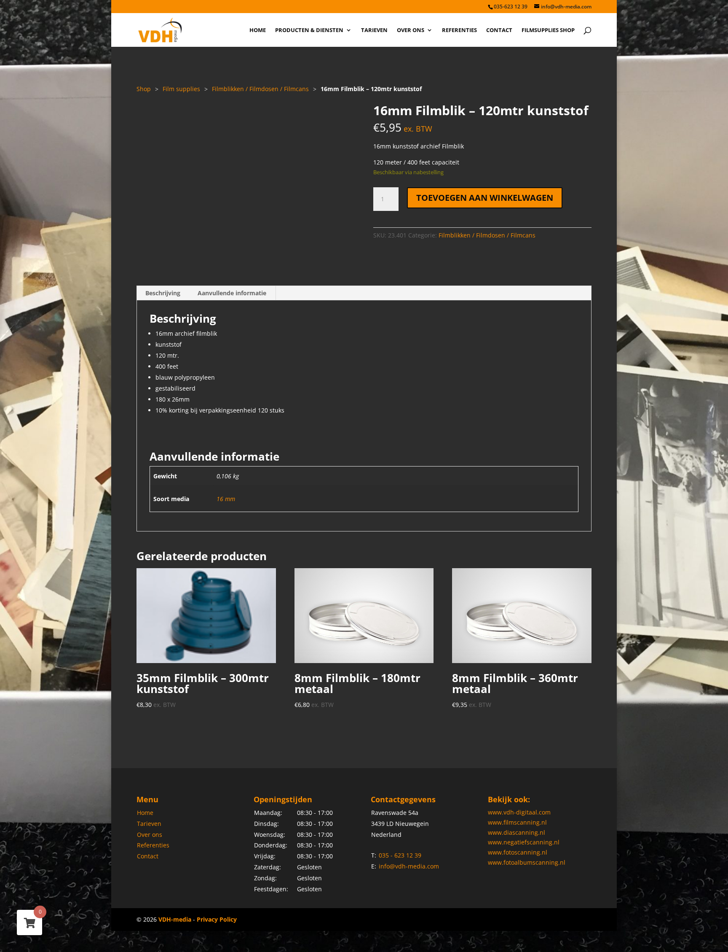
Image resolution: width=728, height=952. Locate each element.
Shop (143, 89)
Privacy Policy (217, 919)
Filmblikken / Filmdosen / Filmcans (260, 89)
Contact (499, 30)
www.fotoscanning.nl (517, 852)
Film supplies (181, 89)
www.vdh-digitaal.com (519, 812)
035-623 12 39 (510, 6)
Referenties (459, 30)
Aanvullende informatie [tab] (232, 293)
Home (257, 30)
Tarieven (374, 30)
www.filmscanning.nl (517, 822)
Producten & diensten (309, 30)
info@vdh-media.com (409, 866)
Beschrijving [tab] (162, 293)
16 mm (226, 499)
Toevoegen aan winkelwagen (484, 197)
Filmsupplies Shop (548, 30)
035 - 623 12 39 (400, 855)
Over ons (410, 30)
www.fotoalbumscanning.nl (526, 862)
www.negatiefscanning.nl (523, 842)
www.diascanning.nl (516, 832)
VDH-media (174, 919)
